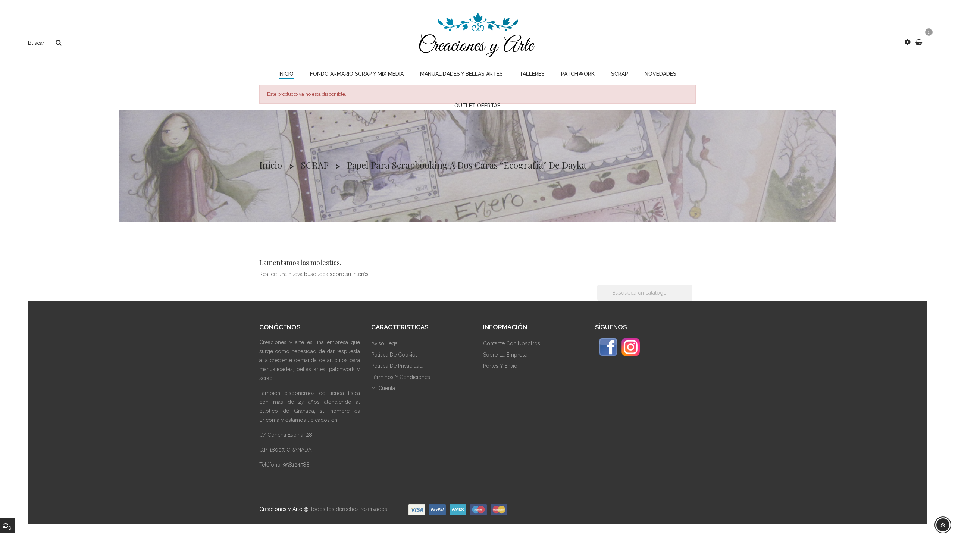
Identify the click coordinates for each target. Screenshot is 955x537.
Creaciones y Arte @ (284, 509)
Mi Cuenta (383, 388)
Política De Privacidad (397, 366)
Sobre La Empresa (505, 355)
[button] (907, 42)
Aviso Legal (385, 343)
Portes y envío (500, 366)
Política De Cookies (394, 355)
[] (689, 298)
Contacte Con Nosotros (511, 343)
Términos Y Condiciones (400, 377)
